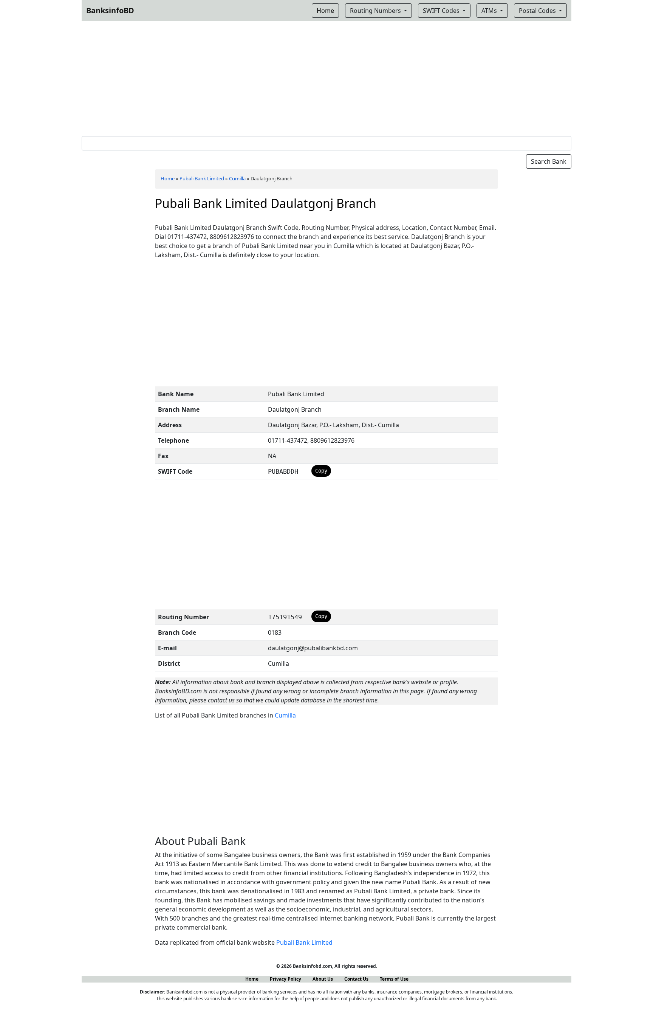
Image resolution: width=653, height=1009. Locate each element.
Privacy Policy (285, 979)
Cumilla (237, 178)
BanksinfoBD (110, 10)
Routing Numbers (376, 10)
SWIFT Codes (442, 10)
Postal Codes (538, 10)
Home (168, 178)
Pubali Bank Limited (201, 178)
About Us (323, 979)
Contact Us (356, 979)
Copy (321, 471)
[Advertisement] (326, 77)
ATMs (489, 10)
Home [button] (325, 10)
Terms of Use (394, 979)
